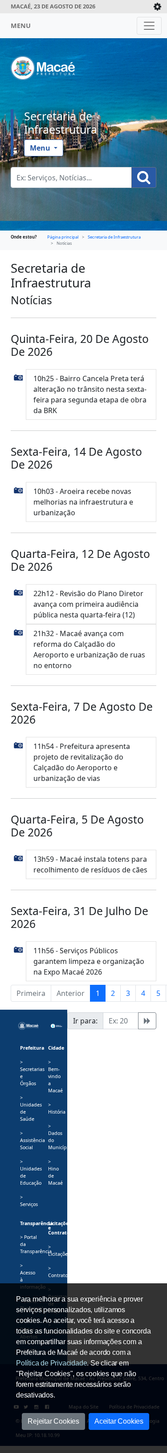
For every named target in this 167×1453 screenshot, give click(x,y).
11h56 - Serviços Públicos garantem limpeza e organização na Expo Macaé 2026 (88, 961)
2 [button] (113, 993)
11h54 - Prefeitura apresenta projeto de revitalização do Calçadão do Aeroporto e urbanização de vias (81, 762)
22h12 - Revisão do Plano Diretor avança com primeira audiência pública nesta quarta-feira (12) (88, 604)
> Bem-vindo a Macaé (55, 1076)
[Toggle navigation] (149, 26)
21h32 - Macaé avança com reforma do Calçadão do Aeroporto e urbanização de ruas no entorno (89, 649)
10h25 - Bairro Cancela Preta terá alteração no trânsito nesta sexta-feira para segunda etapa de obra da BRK (90, 394)
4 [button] (143, 993)
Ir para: (85, 1021)
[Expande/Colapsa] (157, 6)
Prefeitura (32, 1048)
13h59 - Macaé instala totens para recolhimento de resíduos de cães (90, 864)
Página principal (62, 237)
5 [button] (158, 993)
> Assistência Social (32, 1140)
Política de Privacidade (51, 1363)
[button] (18, 377)
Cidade (56, 1048)
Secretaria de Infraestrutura (60, 122)
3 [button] (128, 993)
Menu (41, 148)
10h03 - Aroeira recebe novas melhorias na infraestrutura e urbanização (83, 502)
